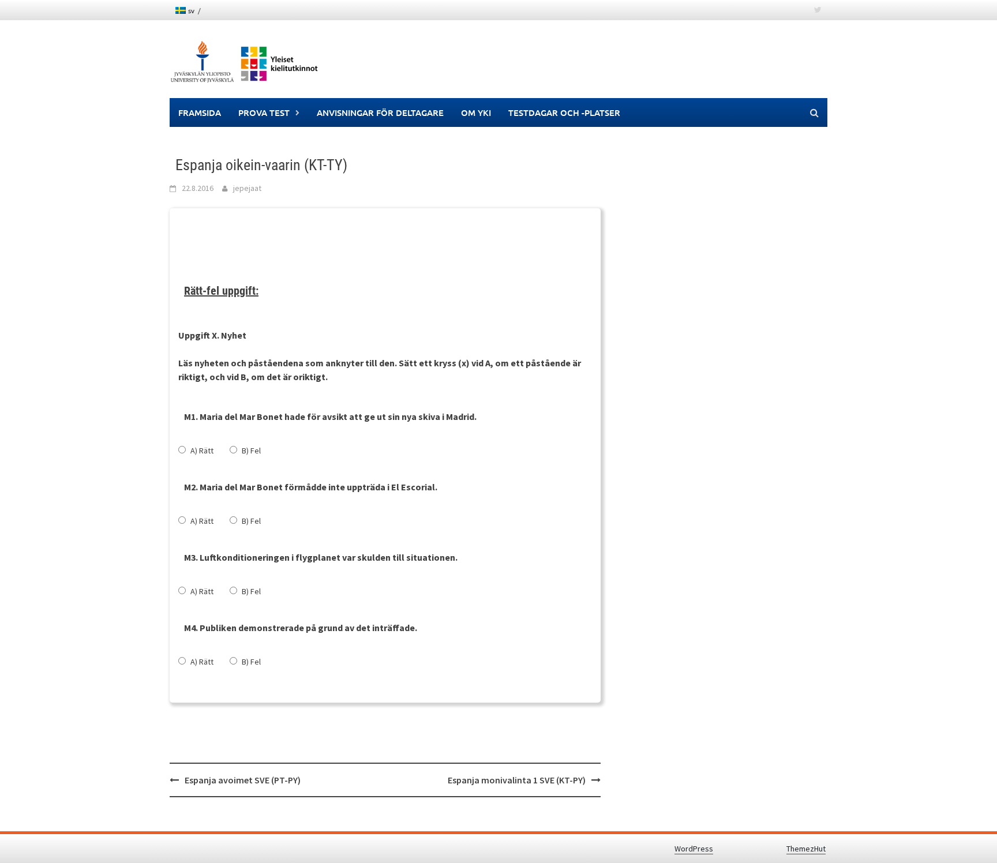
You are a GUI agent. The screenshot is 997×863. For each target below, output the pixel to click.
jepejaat (247, 188)
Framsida (199, 112)
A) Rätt (201, 450)
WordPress (693, 848)
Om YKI (476, 112)
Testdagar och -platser (564, 112)
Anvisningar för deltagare (380, 112)
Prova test (264, 112)
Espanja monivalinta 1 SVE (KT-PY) (517, 780)
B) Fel (251, 450)
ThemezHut (806, 848)
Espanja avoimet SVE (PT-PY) (243, 780)
